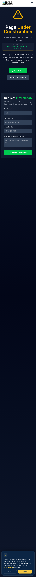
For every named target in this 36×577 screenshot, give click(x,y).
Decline (10, 571)
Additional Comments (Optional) (14, 136)
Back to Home (19, 71)
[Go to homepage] (7, 3)
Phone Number (8, 127)
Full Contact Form (19, 77)
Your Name (8, 109)
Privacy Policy (8, 567)
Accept (25, 571)
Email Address (9, 118)
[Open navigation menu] (32, 3)
